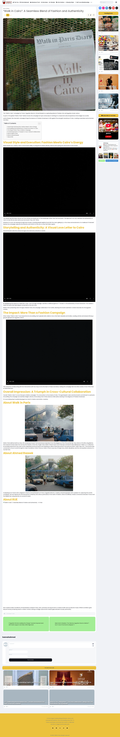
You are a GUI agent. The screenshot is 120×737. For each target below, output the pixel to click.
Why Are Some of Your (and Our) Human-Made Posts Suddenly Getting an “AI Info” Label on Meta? (108, 66)
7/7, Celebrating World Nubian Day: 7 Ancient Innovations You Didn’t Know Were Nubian (24, 703)
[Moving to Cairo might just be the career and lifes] (106, 155)
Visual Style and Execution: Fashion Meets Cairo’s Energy (22, 126)
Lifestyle (52, 2)
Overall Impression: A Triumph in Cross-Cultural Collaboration (24, 132)
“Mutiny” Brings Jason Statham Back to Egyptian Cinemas (107, 105)
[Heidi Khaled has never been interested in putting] (111, 155)
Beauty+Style (70, 2)
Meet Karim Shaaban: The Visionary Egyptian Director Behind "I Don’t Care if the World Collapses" (72, 624)
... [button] (91, 2)
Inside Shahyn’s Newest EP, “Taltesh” (108, 87)
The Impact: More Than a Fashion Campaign (19, 130)
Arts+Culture (61, 2)
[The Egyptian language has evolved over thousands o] (116, 155)
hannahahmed (8, 637)
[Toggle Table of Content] (38, 123)
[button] (89, 15)
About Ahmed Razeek (13, 135)
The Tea (16, 2)
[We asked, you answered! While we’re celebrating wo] (100, 155)
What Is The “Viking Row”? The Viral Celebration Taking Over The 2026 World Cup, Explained (71, 703)
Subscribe (108, 136)
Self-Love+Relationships (82, 2)
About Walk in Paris (13, 133)
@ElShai (108, 133)
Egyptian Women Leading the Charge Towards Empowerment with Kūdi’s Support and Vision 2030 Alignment (26, 624)
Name (11, 650)
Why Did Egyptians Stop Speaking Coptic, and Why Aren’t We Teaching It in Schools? (24, 683)
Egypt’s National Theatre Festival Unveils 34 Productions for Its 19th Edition (70, 683)
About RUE (10, 137)
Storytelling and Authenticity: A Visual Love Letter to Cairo (23, 128)
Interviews (45, 2)
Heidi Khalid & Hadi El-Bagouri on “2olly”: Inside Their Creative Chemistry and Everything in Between (108, 27)
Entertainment (25, 2)
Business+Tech (36, 2)
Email (10, 654)
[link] (93, 15)
